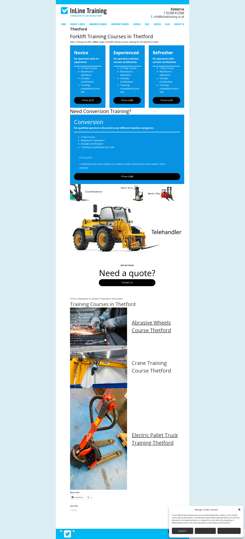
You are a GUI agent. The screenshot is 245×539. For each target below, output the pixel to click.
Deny (205, 531)
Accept (182, 531)
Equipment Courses (120, 24)
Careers (157, 24)
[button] (239, 509)
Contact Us (127, 282)
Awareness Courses (98, 24)
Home (63, 24)
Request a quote (77, 24)
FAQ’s (147, 24)
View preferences (229, 531)
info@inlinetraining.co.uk (169, 16)
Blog (167, 24)
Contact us (179, 24)
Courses (137, 24)
